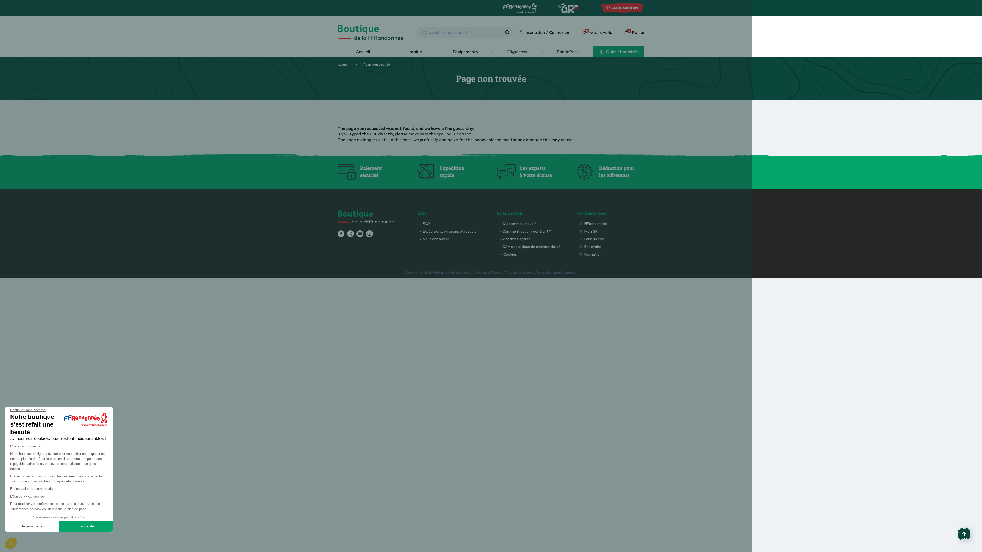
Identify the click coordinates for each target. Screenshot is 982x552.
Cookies (510, 254)
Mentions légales (516, 238)
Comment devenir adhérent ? (526, 231)
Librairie (414, 51)
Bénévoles (593, 246)
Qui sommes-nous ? (519, 223)
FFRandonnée (595, 223)
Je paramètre (32, 526)
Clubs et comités (622, 51)
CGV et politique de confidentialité (531, 246)
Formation (593, 254)
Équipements (465, 51)
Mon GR (591, 231)
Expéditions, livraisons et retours (449, 231)
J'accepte (85, 526)
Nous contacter (436, 238)
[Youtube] (359, 234)
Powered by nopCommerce (556, 272)
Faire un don (594, 238)
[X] (350, 234)
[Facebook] (341, 234)
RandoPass (568, 51)
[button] (11, 543)
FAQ (426, 223)
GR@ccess (516, 51)
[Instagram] (369, 234)
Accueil (363, 51)
